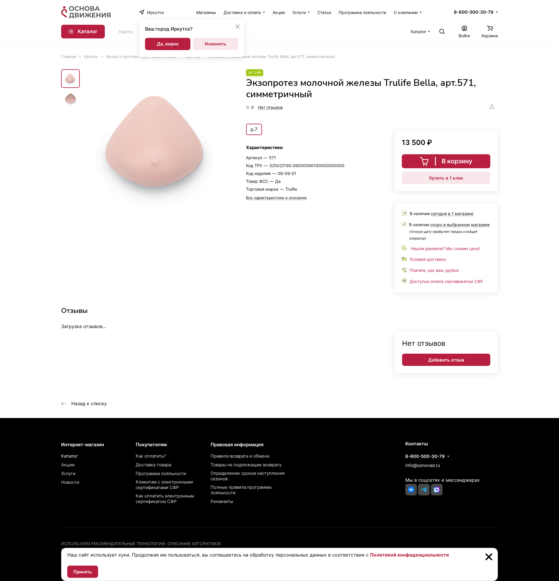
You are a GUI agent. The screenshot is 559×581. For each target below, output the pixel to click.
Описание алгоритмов (194, 543)
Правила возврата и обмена (239, 456)
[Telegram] (424, 489)
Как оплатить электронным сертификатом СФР (165, 498)
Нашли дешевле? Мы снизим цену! (445, 248)
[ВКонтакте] (411, 489)
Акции (68, 464)
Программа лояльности (161, 473)
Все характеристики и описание (276, 197)
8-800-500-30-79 (473, 12)
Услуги (68, 473)
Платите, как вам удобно (434, 270)
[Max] (437, 489)
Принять (82, 572)
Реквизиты (221, 501)
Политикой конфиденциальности (409, 555)
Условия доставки (428, 259)
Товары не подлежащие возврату (246, 464)
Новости (70, 482)
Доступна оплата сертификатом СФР (446, 281)
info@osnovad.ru (422, 465)
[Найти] (442, 31)
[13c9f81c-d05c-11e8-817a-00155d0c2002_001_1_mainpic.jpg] (158, 144)
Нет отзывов (270, 107)
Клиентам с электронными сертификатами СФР (164, 484)
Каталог (69, 456)
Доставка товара (153, 464)
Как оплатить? (151, 456)
